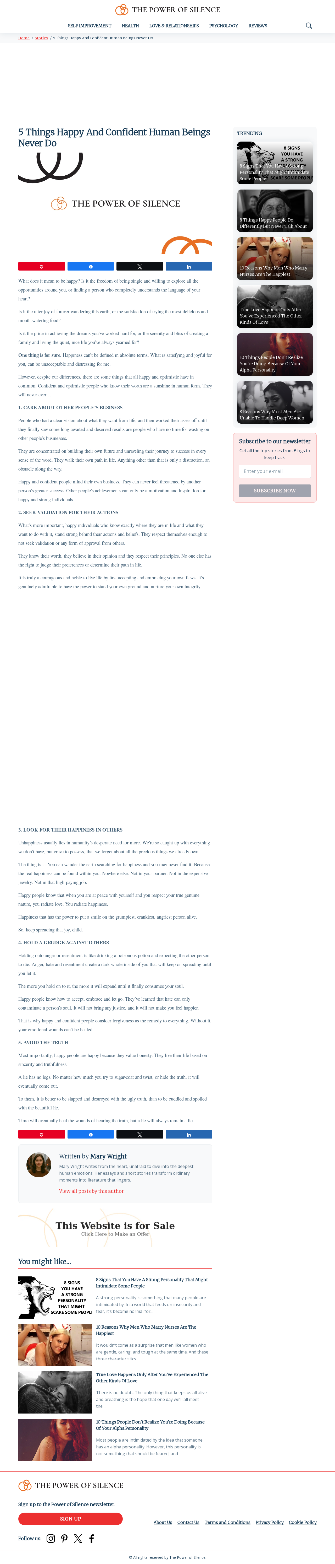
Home (24, 38)
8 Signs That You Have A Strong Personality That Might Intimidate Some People (152, 1282)
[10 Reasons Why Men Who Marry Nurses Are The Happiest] (55, 1345)
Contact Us (188, 1522)
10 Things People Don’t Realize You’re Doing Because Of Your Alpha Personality (150, 1425)
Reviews (258, 25)
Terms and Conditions (227, 1522)
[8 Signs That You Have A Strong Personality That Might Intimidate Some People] (55, 1297)
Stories (41, 38)
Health (130, 25)
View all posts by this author (91, 1191)
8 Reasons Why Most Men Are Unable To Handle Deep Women (272, 414)
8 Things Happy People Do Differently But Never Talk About (273, 223)
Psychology (223, 25)
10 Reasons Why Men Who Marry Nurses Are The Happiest (146, 1330)
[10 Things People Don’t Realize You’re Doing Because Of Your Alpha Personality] (55, 1440)
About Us (163, 1522)
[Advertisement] (167, 82)
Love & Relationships (174, 25)
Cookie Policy (303, 1522)
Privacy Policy (270, 1522)
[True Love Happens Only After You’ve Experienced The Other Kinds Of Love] (55, 1392)
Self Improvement (89, 25)
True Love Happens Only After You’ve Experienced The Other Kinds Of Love (152, 1377)
